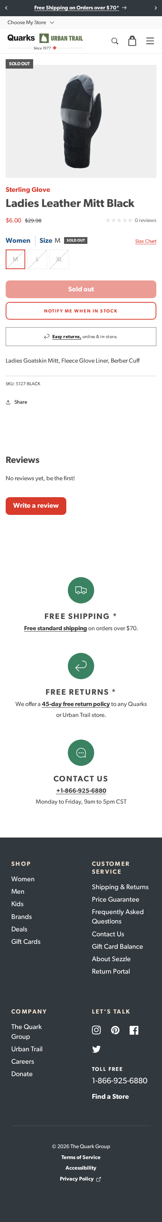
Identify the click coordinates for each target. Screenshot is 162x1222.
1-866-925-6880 (119, 1080)
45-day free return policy (76, 703)
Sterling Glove (28, 189)
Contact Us (108, 934)
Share (20, 402)
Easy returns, (67, 336)
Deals (19, 929)
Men (17, 891)
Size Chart (145, 241)
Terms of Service (81, 1157)
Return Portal (111, 971)
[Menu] (150, 41)
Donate (22, 1074)
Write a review (36, 505)
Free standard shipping (55, 628)
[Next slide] (155, 7)
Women (23, 879)
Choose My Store (27, 22)
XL (62, 262)
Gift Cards (25, 941)
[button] (132, 41)
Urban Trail (27, 1049)
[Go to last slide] (6, 7)
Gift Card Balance (117, 946)
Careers (22, 1061)
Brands (21, 917)
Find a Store (110, 1096)
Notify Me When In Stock (81, 311)
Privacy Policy (77, 1179)
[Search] (114, 41)
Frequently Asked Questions (118, 916)
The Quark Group (26, 1031)
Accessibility (81, 1168)
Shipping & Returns (120, 887)
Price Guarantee (115, 899)
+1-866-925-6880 (81, 790)
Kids (17, 904)
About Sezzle (111, 959)
